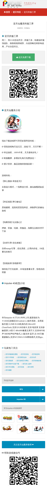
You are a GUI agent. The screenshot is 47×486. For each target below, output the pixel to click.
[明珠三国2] (7, 428)
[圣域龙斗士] (23, 429)
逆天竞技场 (25, 354)
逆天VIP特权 (9, 357)
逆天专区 (17, 12)
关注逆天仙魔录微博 (23, 444)
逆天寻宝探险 (10, 367)
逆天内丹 (33, 357)
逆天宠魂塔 (9, 361)
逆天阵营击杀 (22, 357)
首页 (8, 12)
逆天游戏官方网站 (22, 361)
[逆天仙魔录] (38, 429)
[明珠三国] (8, 418)
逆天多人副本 (27, 364)
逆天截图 (8, 370)
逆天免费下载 (25, 57)
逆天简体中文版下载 (12, 364)
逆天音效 (21, 367)
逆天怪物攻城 (36, 361)
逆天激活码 (36, 354)
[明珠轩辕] (23, 418)
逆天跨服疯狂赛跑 (11, 354)
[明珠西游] (38, 418)
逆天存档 (30, 367)
